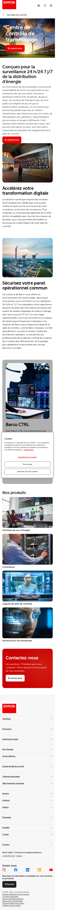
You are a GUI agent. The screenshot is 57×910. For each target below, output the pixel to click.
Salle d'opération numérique (13, 783)
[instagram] (4, 870)
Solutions (6, 800)
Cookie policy (29, 450)
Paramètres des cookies (27, 457)
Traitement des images (11, 777)
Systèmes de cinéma (10, 739)
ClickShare (6, 719)
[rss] (39, 870)
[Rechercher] (45, 5)
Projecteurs (6, 729)
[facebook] (15, 870)
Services (5, 794)
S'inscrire (9, 884)
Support (5, 807)
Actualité (5, 828)
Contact (5, 834)
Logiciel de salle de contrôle (13, 766)
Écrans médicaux (8, 756)
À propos (5, 845)
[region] (27, 455)
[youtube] (51, 870)
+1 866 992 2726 (12, 856)
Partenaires (6, 817)
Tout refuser (27, 464)
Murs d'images (7, 749)
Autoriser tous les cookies (27, 471)
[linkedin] (27, 870)
